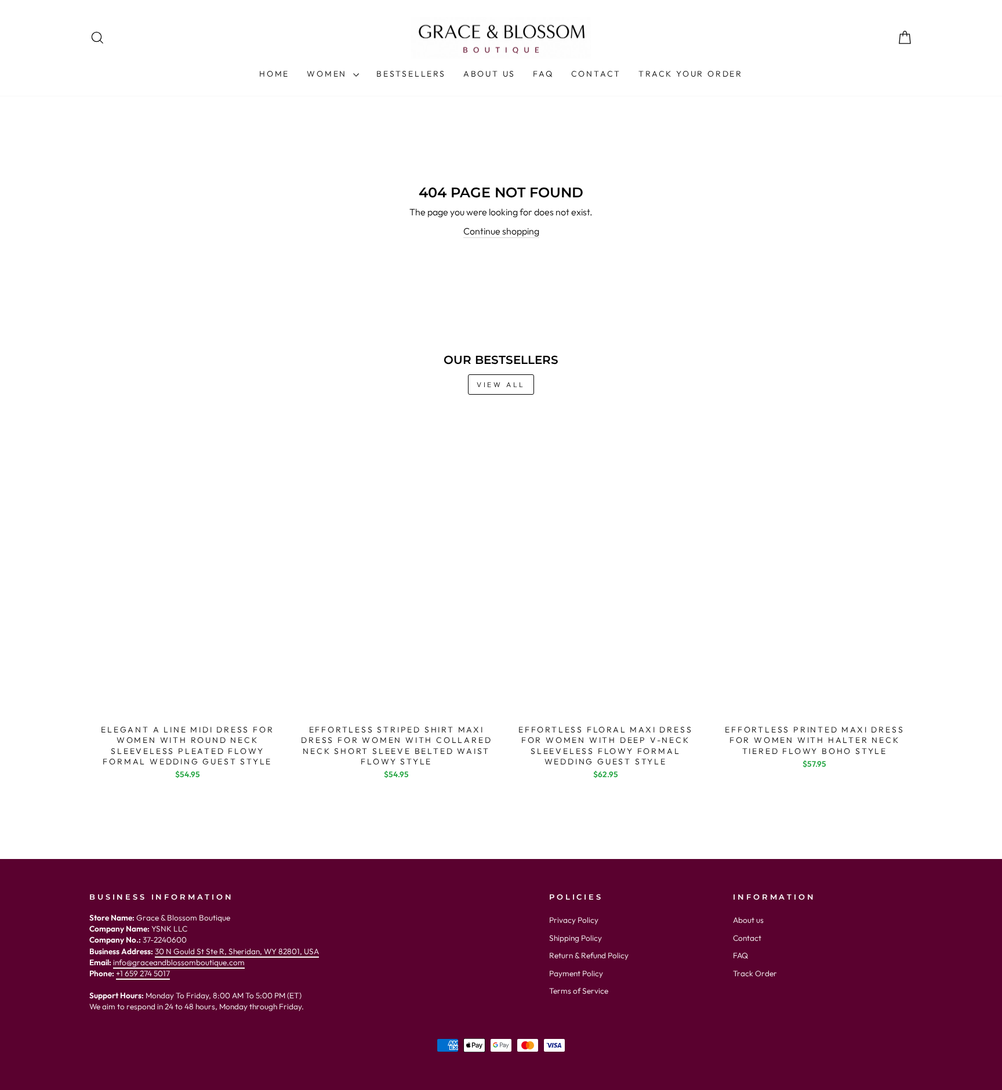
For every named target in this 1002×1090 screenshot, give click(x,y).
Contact (747, 938)
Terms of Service (578, 991)
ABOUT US (489, 73)
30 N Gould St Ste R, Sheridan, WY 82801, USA (237, 951)
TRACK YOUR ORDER (690, 73)
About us (748, 920)
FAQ (543, 73)
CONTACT (596, 73)
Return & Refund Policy (589, 955)
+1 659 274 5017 (143, 973)
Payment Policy (576, 973)
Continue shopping (501, 231)
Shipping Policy (575, 938)
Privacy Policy (573, 920)
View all (501, 384)
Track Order (755, 973)
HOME (274, 73)
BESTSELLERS (411, 73)
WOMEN (328, 73)
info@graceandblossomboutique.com (179, 962)
